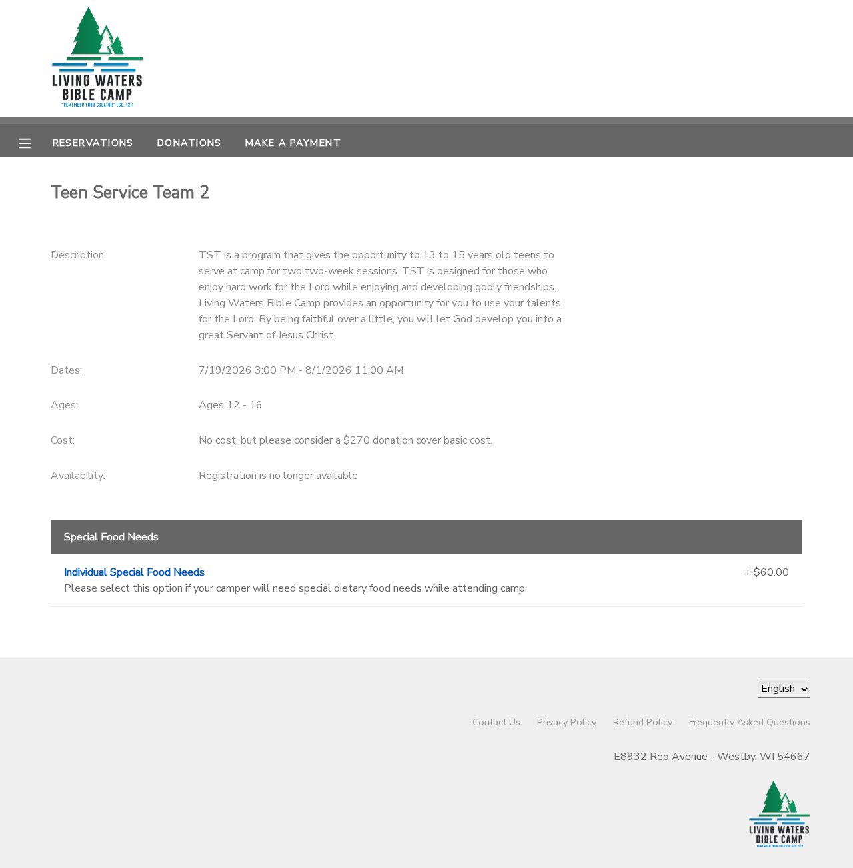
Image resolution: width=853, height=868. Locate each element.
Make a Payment (293, 142)
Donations (189, 142)
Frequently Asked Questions (749, 722)
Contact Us (496, 722)
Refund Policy (642, 722)
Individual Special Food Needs (134, 572)
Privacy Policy (566, 722)
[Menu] (34, 142)
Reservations (93, 142)
